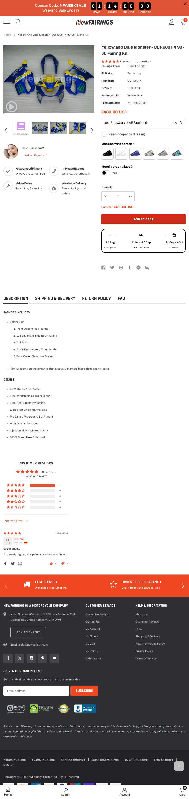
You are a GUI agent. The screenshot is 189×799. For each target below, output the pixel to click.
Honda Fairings (15, 760)
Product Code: (110, 102)
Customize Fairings (97, 614)
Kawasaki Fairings (105, 760)
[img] (12, 533)
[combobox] (143, 123)
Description (15, 298)
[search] (18, 22)
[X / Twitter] (112, 267)
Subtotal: (107, 207)
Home (7, 34)
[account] (172, 21)
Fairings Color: (111, 95)
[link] (11, 106)
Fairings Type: (110, 66)
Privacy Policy (144, 651)
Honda (136, 73)
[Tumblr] (130, 267)
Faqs (138, 629)
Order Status (93, 658)
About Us (141, 614)
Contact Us (92, 621)
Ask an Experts (34, 155)
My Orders (91, 636)
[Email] (147, 267)
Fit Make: (107, 73)
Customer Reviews (147, 621)
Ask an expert (28, 632)
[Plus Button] (130, 196)
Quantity (107, 187)
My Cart (90, 643)
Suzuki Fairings (44, 760)
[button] (110, 61)
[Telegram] (138, 267)
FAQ (121, 298)
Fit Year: (106, 88)
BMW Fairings (164, 760)
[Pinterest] (121, 267)
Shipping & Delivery (55, 298)
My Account (92, 629)
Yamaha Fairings (73, 760)
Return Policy (96, 298)
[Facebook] (103, 267)
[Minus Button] (106, 196)
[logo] (94, 22)
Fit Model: (107, 80)
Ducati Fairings (136, 760)
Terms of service (146, 658)
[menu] (6, 21)
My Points (91, 651)
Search (8, 765)
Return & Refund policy (150, 643)
